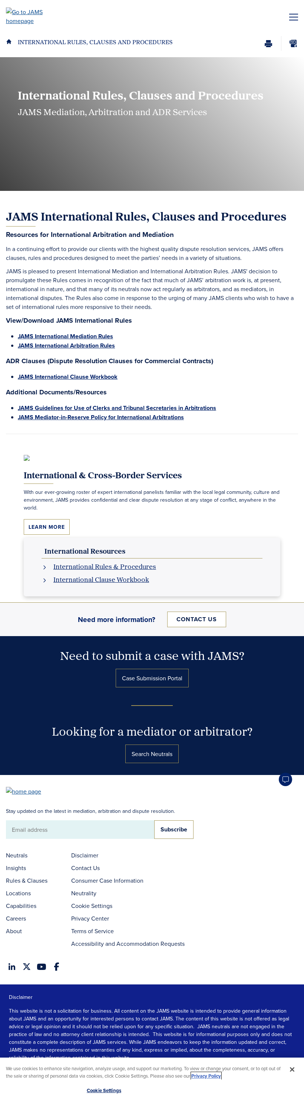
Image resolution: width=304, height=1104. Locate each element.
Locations (18, 893)
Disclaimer (84, 855)
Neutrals (16, 855)
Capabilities (21, 906)
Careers (16, 918)
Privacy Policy (206, 1075)
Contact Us (196, 619)
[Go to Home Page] (27, 791)
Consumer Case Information (107, 880)
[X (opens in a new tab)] (26, 966)
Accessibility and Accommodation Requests (128, 943)
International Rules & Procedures (104, 566)
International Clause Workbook (101, 579)
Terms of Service (92, 931)
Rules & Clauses (26, 880)
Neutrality (83, 893)
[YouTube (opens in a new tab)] (41, 967)
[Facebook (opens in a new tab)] (56, 967)
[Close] (292, 1069)
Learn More (47, 527)
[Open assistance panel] (285, 779)
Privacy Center (90, 918)
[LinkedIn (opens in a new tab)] (12, 966)
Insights (16, 868)
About (14, 931)
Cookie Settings (91, 906)
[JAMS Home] (35, 16)
